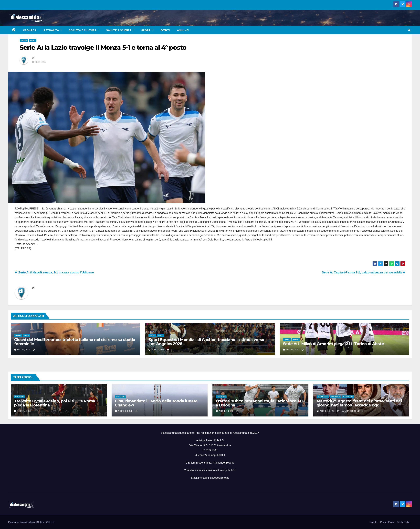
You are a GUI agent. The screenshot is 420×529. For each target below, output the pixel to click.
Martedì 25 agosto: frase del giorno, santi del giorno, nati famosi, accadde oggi (359, 403)
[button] (409, 30)
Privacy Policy (387, 522)
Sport (146, 30)
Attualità (51, 30)
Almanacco (323, 397)
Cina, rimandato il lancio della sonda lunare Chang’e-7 (156, 403)
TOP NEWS (19, 397)
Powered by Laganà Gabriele (22, 522)
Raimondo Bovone (351, 411)
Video (26, 335)
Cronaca (29, 30)
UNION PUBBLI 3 (45, 522)
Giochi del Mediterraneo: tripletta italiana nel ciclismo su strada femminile (74, 341)
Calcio (24, 40)
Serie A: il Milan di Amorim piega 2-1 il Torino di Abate (333, 343)
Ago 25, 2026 (24, 411)
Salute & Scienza (119, 30)
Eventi (165, 30)
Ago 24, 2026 (125, 411)
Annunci (183, 30)
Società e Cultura (83, 30)
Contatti (373, 522)
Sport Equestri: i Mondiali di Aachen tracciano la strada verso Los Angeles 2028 (206, 341)
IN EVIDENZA (348, 397)
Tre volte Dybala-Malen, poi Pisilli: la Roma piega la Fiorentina (54, 403)
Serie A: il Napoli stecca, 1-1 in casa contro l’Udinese (56, 272)
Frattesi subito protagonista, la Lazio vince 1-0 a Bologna (259, 403)
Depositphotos (220, 477)
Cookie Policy (403, 522)
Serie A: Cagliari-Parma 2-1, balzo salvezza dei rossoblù (362, 272)
